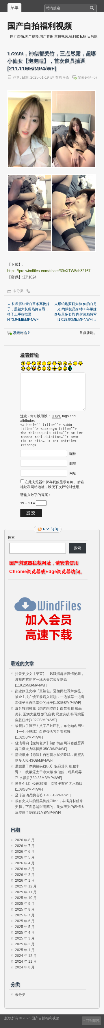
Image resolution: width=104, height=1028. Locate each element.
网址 (72, 473)
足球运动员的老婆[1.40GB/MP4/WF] (42, 795)
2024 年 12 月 (26, 956)
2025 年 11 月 (26, 892)
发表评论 (85, 77)
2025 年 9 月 (25, 904)
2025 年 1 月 (25, 950)
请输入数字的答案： (35, 495)
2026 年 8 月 (25, 840)
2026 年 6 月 (25, 852)
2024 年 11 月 (26, 961)
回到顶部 (93, 1021)
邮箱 (72, 463)
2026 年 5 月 (25, 857)
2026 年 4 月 (25, 863)
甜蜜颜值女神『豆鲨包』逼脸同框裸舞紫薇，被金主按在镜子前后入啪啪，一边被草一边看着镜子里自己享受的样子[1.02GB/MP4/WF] (49, 697)
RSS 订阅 (50, 529)
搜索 (11, 538)
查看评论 (62, 77)
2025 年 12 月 (26, 886)
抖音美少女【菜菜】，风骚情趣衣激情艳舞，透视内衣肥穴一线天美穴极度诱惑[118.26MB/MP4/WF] (49, 679)
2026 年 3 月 (25, 869)
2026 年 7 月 (25, 846)
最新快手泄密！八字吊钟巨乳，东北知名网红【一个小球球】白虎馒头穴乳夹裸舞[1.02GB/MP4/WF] (49, 731)
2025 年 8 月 (25, 909)
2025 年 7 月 (25, 915)
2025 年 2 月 (25, 944)
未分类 (18, 291)
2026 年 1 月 (25, 880)
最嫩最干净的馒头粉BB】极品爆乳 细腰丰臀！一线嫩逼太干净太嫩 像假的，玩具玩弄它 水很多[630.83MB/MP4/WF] (48, 772)
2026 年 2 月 (25, 875)
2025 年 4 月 (25, 933)
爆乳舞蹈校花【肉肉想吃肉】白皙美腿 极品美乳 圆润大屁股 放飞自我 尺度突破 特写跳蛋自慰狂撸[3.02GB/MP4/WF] (49, 714)
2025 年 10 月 (26, 898)
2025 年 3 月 (25, 938)
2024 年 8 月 (25, 967)
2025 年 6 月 (25, 921)
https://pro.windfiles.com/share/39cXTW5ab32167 (48, 271)
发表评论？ (21, 333)
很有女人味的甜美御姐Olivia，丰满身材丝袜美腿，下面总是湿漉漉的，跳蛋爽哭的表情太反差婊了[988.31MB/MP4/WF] (49, 807)
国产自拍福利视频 (39, 26)
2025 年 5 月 (25, 927)
